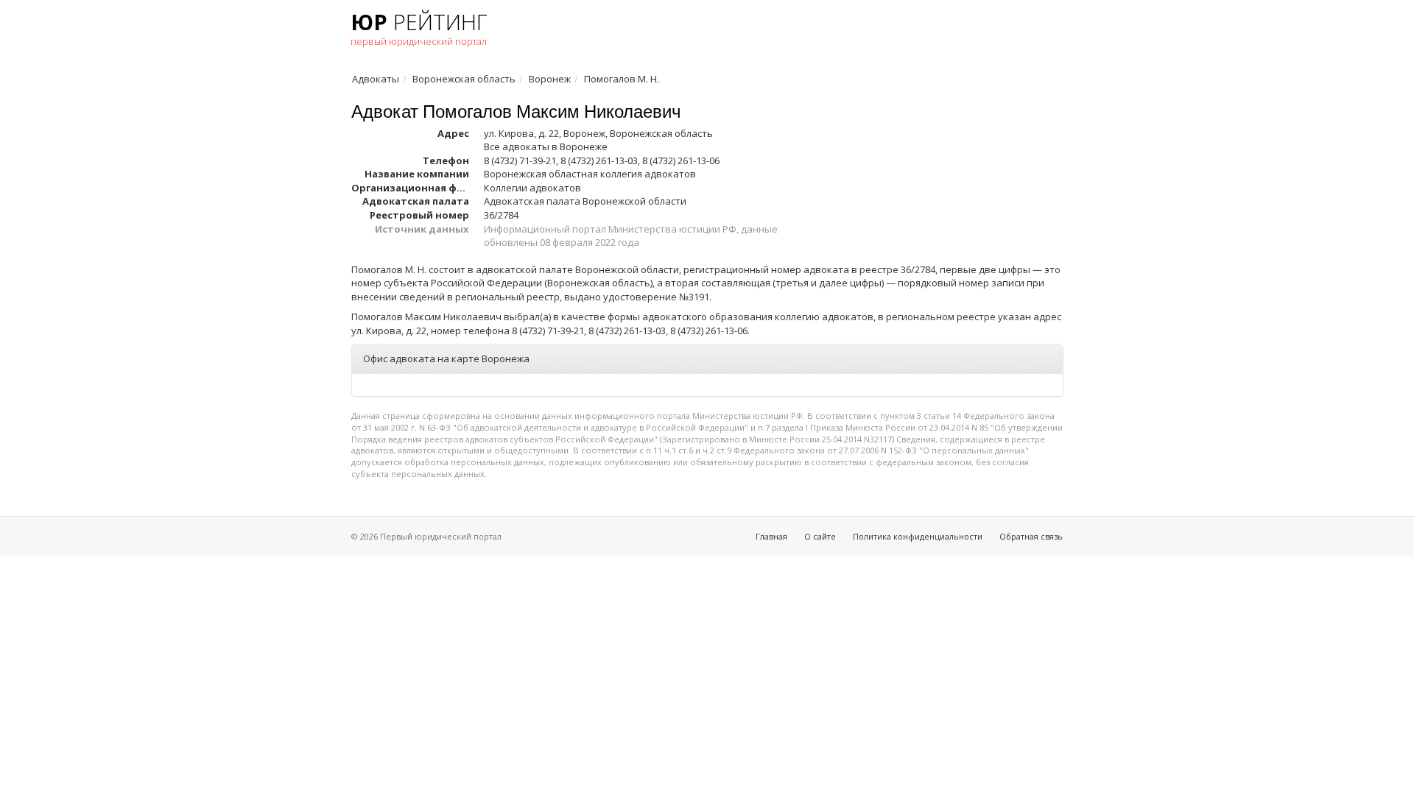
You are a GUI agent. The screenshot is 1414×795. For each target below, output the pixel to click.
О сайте (820, 536)
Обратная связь (1031, 536)
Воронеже (584, 146)
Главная (771, 536)
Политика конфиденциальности (917, 536)
